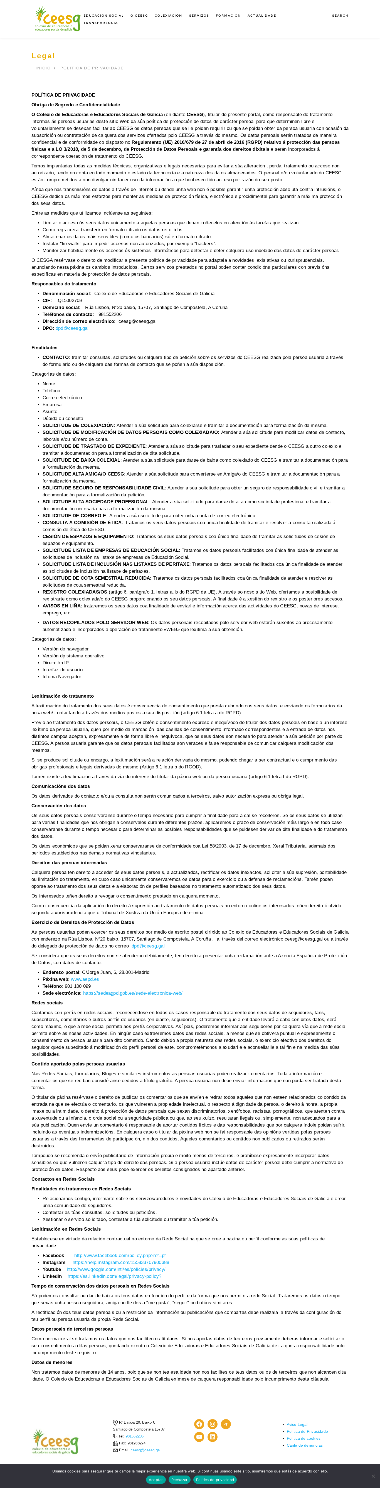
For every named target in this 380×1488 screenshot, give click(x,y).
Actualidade (262, 15)
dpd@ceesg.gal (72, 328)
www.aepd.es (85, 979)
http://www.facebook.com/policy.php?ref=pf (120, 1255)
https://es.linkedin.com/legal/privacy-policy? (114, 1276)
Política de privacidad (215, 1479)
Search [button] (340, 15)
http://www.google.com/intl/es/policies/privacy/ (116, 1269)
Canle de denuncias (305, 1445)
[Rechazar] (373, 1476)
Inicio (43, 68)
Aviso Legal (297, 1424)
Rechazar (179, 1479)
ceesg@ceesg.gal (146, 1450)
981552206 (134, 1436)
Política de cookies (304, 1438)
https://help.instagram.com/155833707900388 (121, 1262)
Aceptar (156, 1479)
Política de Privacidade (92, 68)
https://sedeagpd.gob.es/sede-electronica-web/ (133, 993)
